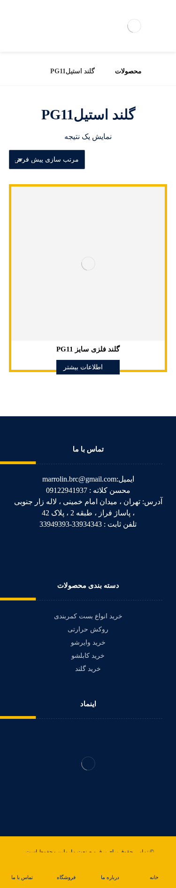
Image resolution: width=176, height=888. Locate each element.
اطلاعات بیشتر (83, 367)
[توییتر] (101, 550)
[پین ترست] (62, 550)
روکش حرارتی (88, 629)
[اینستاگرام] (75, 550)
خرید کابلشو (88, 655)
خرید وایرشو (88, 642)
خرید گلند (88, 668)
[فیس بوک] (114, 550)
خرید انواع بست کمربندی (88, 616)
